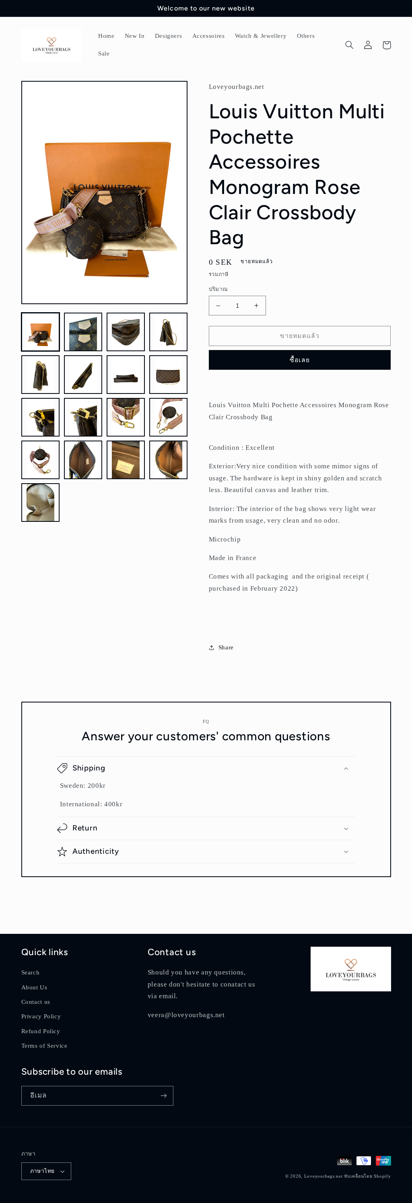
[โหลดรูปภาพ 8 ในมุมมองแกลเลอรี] (168, 374)
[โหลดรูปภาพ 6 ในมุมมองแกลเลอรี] (83, 374)
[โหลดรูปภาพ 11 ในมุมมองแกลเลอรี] (126, 417)
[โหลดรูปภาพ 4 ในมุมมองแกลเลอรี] (168, 332)
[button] (349, 45)
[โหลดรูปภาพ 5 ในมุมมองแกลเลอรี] (40, 374)
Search (30, 972)
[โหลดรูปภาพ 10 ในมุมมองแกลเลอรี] (83, 417)
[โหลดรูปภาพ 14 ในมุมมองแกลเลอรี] (83, 460)
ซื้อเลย (299, 359)
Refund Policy (40, 1031)
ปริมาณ (218, 289)
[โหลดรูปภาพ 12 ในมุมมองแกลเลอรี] (168, 417)
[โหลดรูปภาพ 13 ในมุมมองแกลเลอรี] (40, 460)
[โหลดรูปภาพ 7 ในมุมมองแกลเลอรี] (126, 374)
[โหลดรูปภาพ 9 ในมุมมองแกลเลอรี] (40, 417)
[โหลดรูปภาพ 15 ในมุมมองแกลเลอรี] (126, 460)
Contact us (35, 1002)
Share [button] (226, 647)
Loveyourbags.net (323, 1176)
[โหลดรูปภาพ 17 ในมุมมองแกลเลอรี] (40, 502)
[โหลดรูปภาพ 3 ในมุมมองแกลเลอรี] (126, 332)
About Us (34, 987)
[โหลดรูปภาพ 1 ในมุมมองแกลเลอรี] (40, 332)
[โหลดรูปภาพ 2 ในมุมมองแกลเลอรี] (83, 332)
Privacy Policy (41, 1016)
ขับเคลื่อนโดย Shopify (367, 1176)
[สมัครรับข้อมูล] (163, 1096)
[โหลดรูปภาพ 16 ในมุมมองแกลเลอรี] (168, 460)
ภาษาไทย (42, 1171)
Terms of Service (44, 1045)
